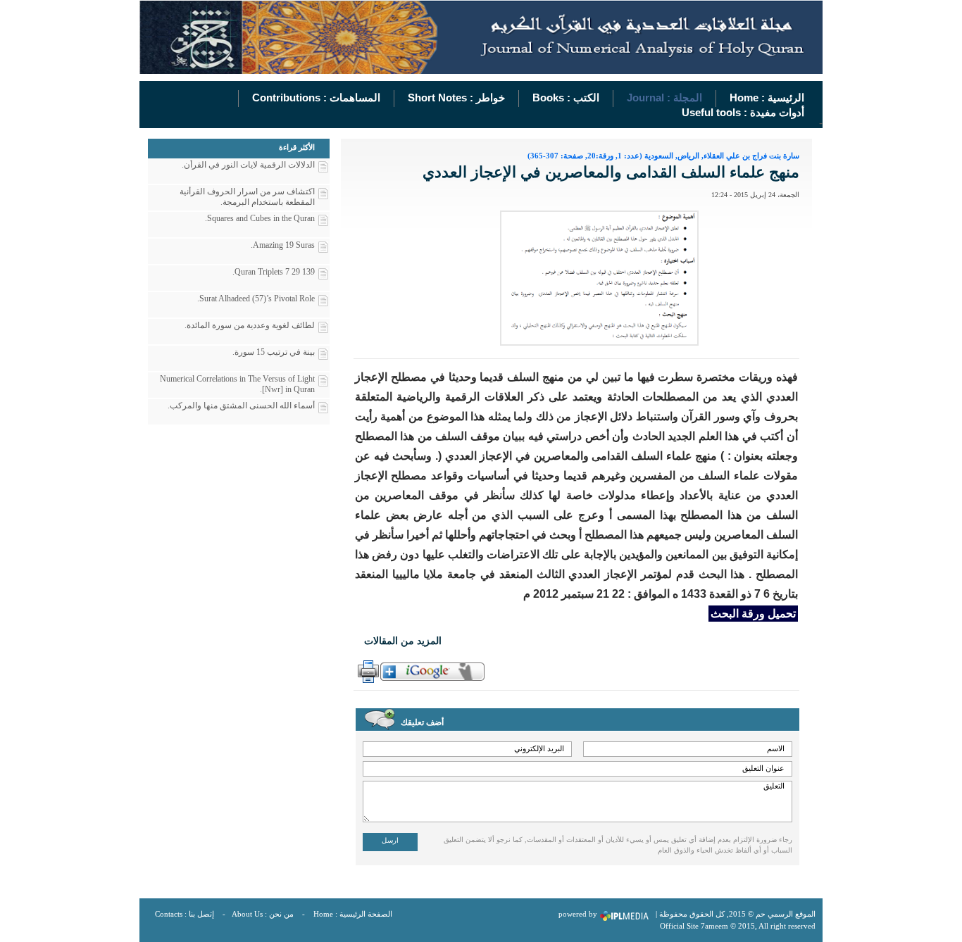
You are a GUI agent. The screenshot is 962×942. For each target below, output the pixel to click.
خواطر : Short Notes (456, 97)
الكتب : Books (565, 97)
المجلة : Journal (664, 97)
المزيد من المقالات (403, 641)
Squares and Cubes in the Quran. (260, 218)
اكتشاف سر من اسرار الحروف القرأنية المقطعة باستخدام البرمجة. (247, 197)
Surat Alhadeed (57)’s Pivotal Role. (256, 298)
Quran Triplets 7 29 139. (273, 272)
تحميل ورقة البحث (753, 614)
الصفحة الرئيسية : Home (352, 914)
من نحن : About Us (263, 914)
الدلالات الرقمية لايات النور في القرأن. (248, 165)
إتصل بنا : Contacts (184, 914)
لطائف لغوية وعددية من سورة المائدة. (250, 325)
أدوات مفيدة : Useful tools (743, 112)
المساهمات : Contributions (316, 97)
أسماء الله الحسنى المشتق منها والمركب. (241, 405)
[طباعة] (367, 671)
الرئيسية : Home (767, 97)
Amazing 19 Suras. (283, 245)
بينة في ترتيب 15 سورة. (273, 352)
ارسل (390, 840)
